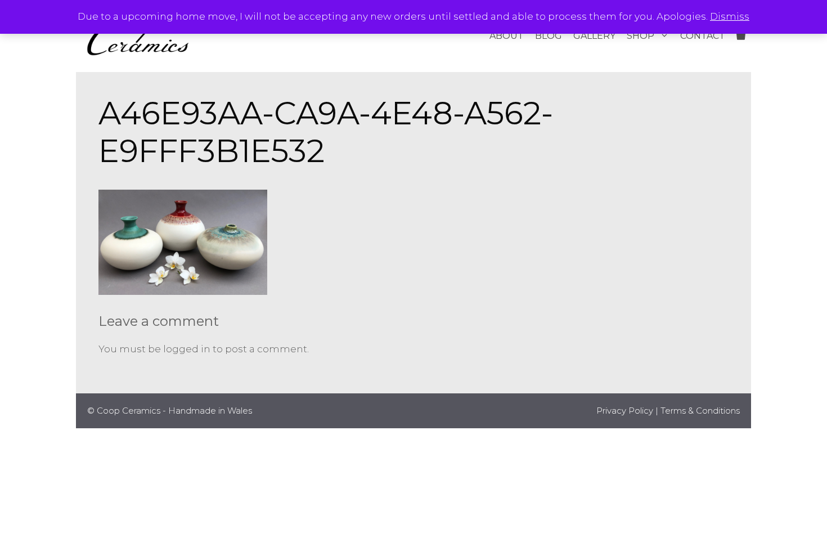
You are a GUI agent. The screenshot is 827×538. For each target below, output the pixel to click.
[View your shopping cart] (741, 36)
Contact (702, 35)
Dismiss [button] (729, 16)
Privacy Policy (624, 410)
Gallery (594, 35)
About (506, 35)
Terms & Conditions (700, 410)
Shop (640, 35)
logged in (186, 349)
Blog (548, 35)
